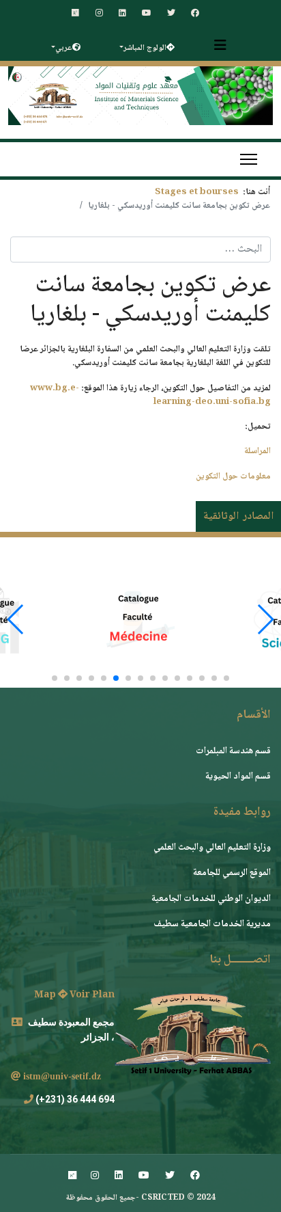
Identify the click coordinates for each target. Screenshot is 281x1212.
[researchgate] (75, 14)
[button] (226, 678)
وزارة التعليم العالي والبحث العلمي (212, 847)
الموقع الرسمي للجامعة (232, 872)
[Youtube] (146, 14)
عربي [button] (63, 48)
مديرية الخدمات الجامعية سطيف (212, 924)
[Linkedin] (122, 14)
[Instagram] (99, 14)
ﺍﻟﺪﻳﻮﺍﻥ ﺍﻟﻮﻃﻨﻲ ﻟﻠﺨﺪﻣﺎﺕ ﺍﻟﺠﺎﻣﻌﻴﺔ (211, 898)
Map (46, 995)
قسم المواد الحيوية (238, 776)
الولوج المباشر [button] (144, 48)
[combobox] (140, 249)
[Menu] (248, 159)
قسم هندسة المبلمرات (233, 751)
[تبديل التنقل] (220, 45)
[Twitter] (171, 14)
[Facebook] (195, 14)
